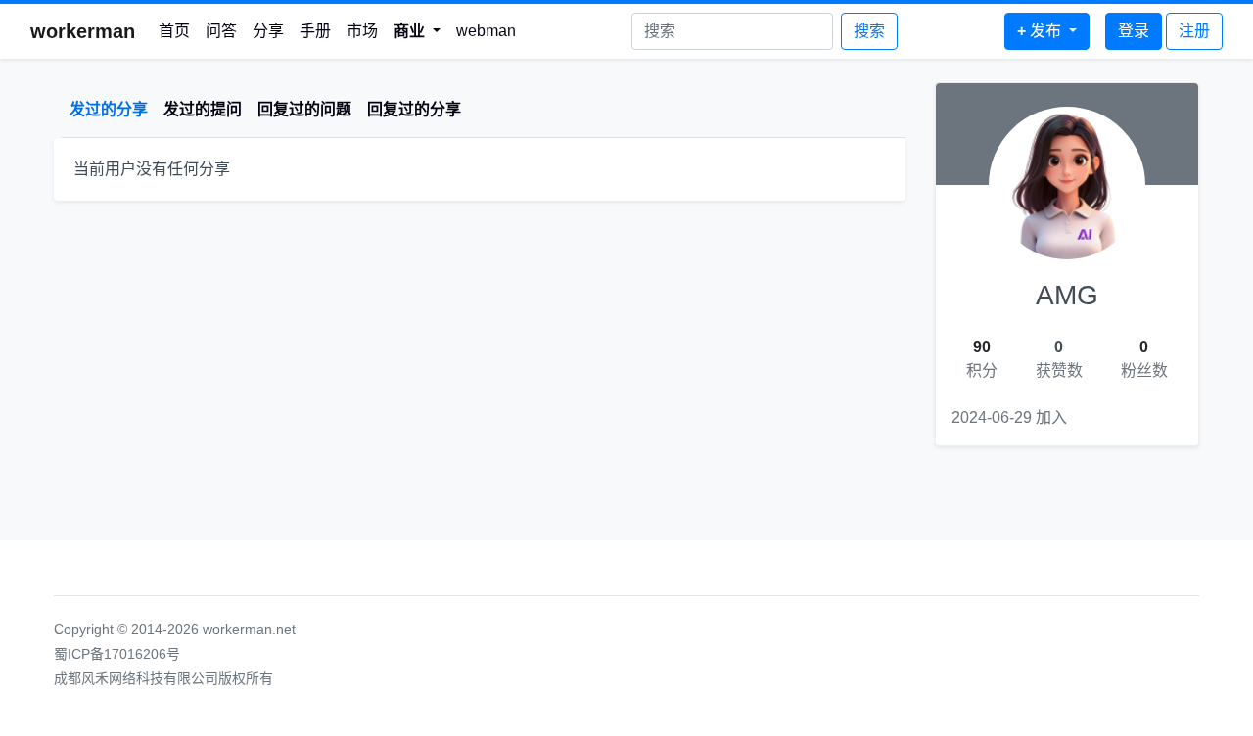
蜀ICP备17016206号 (117, 654)
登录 (1133, 31)
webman (486, 31)
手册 (315, 31)
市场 (362, 31)
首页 (174, 31)
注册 (1194, 31)
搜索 (869, 31)
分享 (268, 31)
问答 (221, 31)
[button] (417, 31)
